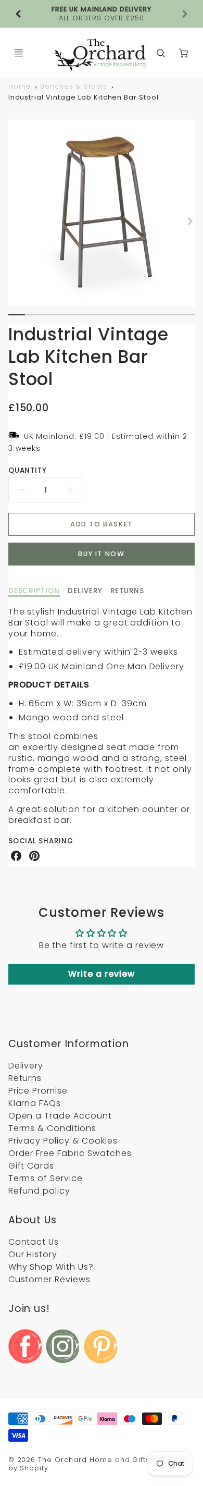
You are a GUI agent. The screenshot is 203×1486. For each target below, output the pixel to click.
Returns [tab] (127, 591)
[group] (101, 14)
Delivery (26, 1066)
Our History (33, 1254)
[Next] (189, 221)
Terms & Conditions (52, 1128)
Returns (25, 1078)
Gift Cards (31, 1166)
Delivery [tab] (85, 591)
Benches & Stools (73, 86)
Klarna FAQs (34, 1103)
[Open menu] (18, 53)
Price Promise (38, 1091)
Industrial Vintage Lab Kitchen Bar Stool (83, 97)
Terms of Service (45, 1178)
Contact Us (33, 1242)
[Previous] (18, 14)
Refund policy (39, 1191)
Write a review (101, 974)
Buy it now (101, 553)
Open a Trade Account (60, 1116)
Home (19, 86)
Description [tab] (34, 591)
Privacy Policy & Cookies (63, 1141)
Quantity (27, 470)
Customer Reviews (49, 1279)
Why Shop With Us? (51, 1267)
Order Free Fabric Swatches (70, 1153)
